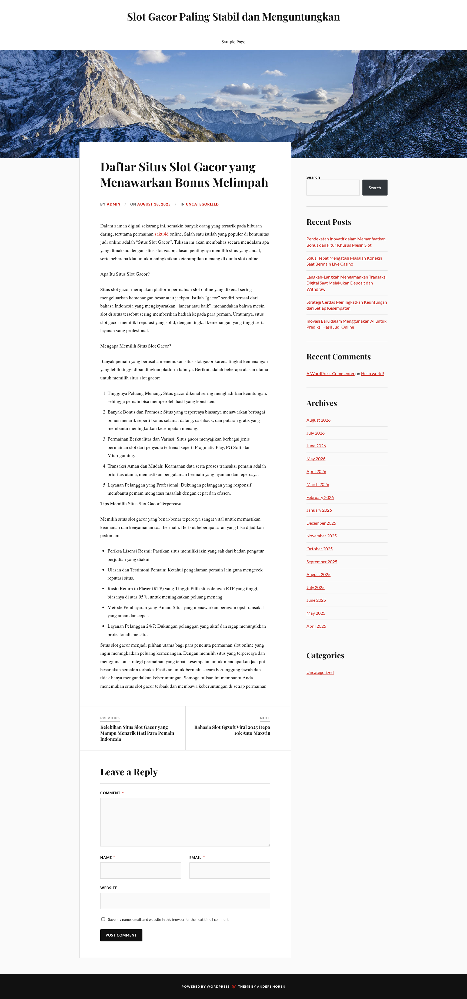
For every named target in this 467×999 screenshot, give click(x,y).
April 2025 (316, 625)
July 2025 (315, 587)
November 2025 (321, 535)
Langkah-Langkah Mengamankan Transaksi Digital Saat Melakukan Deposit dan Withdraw (346, 283)
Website (108, 888)
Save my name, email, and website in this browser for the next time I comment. (168, 919)
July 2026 (315, 432)
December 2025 (321, 522)
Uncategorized (202, 204)
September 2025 (321, 561)
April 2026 (316, 471)
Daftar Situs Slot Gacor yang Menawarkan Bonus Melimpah (184, 174)
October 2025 (319, 548)
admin (114, 204)
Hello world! (372, 373)
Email (197, 857)
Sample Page (233, 41)
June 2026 (316, 445)
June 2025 (316, 600)
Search (313, 177)
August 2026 (318, 419)
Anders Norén (271, 986)
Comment (112, 793)
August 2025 (318, 574)
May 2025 (315, 613)
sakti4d (162, 233)
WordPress (218, 986)
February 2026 (320, 497)
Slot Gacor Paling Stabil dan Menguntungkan (233, 16)
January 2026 (319, 509)
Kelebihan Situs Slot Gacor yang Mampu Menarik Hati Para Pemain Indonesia (137, 733)
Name (107, 857)
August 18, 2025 (154, 204)
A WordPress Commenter (330, 373)
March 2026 (317, 484)
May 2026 (315, 458)
